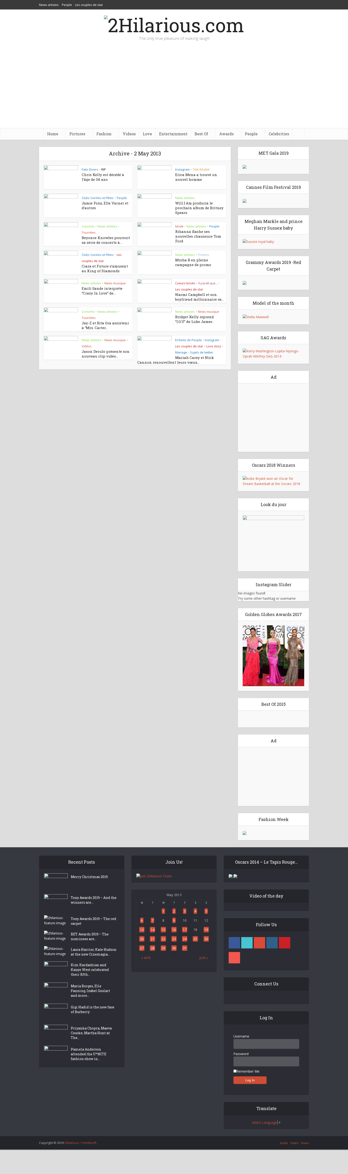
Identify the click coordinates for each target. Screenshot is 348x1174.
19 (206, 929)
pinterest (284, 942)
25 (195, 939)
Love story (213, 346)
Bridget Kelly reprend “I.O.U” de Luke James (194, 319)
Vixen (305, 1143)
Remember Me (247, 1071)
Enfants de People (188, 340)
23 (174, 939)
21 (152, 939)
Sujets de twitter (201, 352)
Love (147, 133)
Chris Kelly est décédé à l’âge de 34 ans (103, 177)
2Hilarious (71, 1143)
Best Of (201, 133)
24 (185, 939)
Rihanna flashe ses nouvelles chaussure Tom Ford (198, 236)
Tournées (89, 232)
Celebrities (279, 133)
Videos (129, 133)
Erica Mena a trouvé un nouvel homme (196, 177)
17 (185, 929)
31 (185, 948)
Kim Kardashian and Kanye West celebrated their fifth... (90, 970)
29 (163, 948)
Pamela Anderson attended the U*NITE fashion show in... (88, 1054)
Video (294, 1143)
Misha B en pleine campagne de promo (193, 262)
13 (142, 929)
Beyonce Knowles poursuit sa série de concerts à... (106, 240)
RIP (103, 169)
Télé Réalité (201, 169)
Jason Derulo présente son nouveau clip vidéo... (105, 353)
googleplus (259, 942)
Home (52, 133)
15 (163, 929)
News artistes (49, 5)
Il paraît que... (208, 283)
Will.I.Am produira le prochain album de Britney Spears (199, 208)
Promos (203, 255)
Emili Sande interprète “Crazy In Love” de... (102, 290)
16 (174, 929)
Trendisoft (88, 1143)
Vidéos (87, 346)
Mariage (181, 352)
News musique (115, 283)
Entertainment (173, 133)
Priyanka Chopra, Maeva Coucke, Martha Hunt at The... (91, 1033)
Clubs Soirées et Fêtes (98, 198)
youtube (234, 957)
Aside (284, 1143)
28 (152, 948)
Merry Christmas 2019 (89, 877)
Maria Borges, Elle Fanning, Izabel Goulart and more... (90, 991)
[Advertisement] (174, 92)
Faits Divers (90, 169)
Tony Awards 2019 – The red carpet (93, 921)
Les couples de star (89, 5)
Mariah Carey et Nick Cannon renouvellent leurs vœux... (175, 360)
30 (174, 948)
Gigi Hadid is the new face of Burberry (92, 1009)
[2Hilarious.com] (174, 23)
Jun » (203, 958)
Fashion (104, 133)
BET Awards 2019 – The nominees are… (90, 936)
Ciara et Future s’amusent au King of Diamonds (105, 268)
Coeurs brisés (185, 283)
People (67, 5)
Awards (226, 133)
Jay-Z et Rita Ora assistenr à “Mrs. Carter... (105, 325)
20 (142, 939)
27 (142, 948)
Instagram (182, 169)
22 (163, 939)
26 (206, 939)
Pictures (77, 133)
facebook (234, 942)
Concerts (88, 226)
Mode (179, 226)
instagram (272, 942)
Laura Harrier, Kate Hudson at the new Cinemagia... (93, 951)
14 (152, 929)
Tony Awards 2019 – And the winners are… (93, 900)
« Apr (145, 958)
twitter (247, 942)
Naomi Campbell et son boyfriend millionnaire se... (199, 297)
